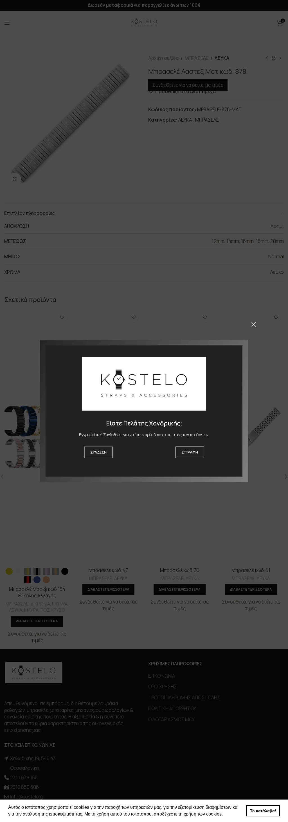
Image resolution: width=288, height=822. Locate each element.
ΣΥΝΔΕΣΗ (98, 452)
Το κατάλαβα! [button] (263, 811)
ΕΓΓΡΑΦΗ (190, 452)
